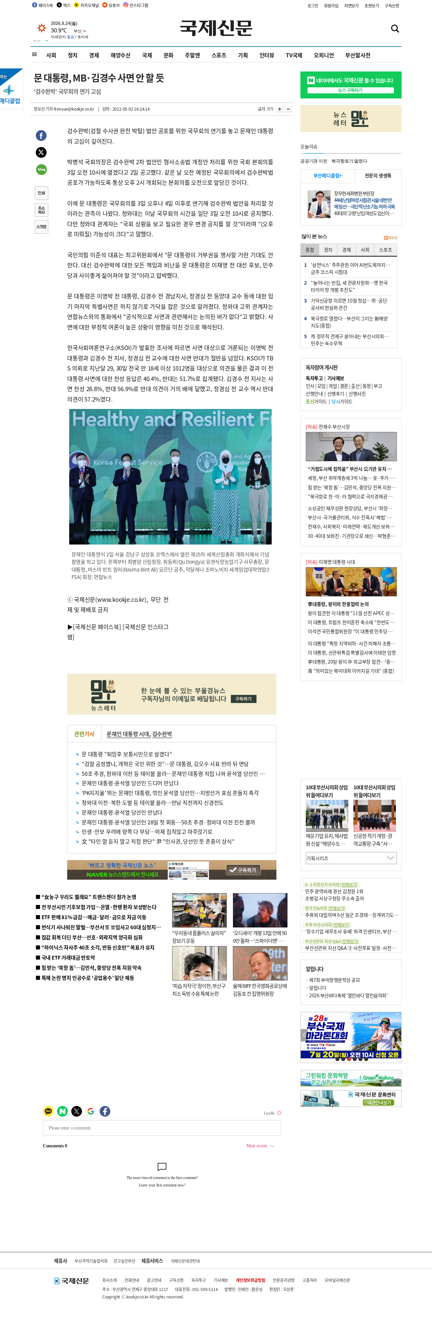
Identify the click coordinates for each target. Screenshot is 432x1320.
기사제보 (221, 1280)
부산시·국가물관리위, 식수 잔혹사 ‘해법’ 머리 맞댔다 (359, 517)
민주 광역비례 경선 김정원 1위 (334, 891)
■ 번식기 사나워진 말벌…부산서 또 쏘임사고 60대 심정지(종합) (102, 927)
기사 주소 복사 (41, 210)
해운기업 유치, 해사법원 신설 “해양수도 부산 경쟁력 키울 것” (327, 843)
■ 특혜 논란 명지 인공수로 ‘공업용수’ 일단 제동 (84, 977)
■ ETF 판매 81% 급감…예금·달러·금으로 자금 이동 (90, 916)
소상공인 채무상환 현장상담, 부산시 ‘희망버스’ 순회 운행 (362, 508)
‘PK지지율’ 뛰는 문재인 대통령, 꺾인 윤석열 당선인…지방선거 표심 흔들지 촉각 (170, 793)
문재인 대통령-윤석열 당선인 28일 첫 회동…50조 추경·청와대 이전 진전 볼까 (168, 822)
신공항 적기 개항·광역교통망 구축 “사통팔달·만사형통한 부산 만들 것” (374, 847)
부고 (378, 385)
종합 (309, 249)
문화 (169, 55)
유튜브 (114, 5)
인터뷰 (267, 55)
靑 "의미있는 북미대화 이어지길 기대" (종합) (351, 670)
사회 (51, 55)
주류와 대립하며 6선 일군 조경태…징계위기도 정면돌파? (359, 914)
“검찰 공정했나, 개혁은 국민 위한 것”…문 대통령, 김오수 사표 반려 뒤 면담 (165, 764)
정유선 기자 (43, 109)
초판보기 (371, 5)
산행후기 (335, 393)
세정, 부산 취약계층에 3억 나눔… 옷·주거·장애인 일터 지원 (365, 477)
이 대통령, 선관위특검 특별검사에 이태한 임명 (352, 652)
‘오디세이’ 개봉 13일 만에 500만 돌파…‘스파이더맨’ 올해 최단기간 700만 (260, 940)
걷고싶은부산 (124, 1261)
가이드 (316, 401)
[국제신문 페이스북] (97, 626)
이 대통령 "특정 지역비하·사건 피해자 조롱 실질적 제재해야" (366, 643)
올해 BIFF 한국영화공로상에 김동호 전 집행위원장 (260, 989)
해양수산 (121, 55)
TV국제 (294, 55)
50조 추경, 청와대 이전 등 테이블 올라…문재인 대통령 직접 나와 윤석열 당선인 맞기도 (178, 773)
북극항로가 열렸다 (349, 161)
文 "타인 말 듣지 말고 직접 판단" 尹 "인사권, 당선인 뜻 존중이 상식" (158, 841)
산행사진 (357, 393)
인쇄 (41, 193)
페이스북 (45, 5)
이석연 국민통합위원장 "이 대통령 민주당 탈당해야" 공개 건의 (367, 631)
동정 (366, 385)
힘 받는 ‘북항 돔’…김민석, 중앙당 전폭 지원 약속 (354, 487)
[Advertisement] (222, 630)
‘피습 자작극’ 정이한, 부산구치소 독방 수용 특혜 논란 (198, 989)
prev (304, 1035)
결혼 (344, 385)
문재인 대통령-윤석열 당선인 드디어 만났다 (130, 783)
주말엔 (192, 55)
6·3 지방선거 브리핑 (331, 884)
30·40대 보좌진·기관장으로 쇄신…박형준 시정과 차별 (361, 535)
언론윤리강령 (284, 1280)
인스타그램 (139, 5)
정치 (73, 55)
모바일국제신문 (337, 1280)
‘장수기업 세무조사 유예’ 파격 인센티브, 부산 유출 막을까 (360, 931)
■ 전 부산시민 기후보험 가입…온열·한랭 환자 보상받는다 (96, 906)
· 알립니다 (316, 987)
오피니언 (324, 55)
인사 (310, 385)
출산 (355, 385)
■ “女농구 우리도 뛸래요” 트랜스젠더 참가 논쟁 (85, 896)
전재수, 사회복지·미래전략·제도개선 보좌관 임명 (356, 526)
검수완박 (162, 734)
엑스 (67, 5)
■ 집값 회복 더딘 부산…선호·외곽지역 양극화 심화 (88, 937)
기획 (243, 55)
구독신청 (392, 5)
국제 (147, 55)
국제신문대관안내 (185, 1261)
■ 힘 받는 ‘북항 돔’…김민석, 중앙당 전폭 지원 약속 (88, 967)
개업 (332, 385)
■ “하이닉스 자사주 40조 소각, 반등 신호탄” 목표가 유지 (95, 947)
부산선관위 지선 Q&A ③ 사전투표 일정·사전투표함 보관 (359, 947)
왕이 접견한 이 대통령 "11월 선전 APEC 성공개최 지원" (361, 613)
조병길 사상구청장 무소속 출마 (334, 898)
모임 (321, 385)
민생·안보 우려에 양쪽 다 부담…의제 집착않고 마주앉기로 (147, 831)
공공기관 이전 (313, 161)
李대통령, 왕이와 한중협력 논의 (338, 603)
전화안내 (132, 1280)
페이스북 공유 (41, 136)
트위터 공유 (41, 153)
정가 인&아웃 (325, 908)
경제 (94, 55)
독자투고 (198, 1280)
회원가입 (331, 5)
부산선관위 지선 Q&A (331, 941)
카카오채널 (89, 5)
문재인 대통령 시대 (128, 734)
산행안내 (314, 393)
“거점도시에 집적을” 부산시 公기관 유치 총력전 (354, 468)
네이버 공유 (41, 170)
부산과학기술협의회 (91, 1261)
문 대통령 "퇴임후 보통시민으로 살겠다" (127, 754)
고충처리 (309, 1280)
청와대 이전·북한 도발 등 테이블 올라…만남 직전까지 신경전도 (153, 802)
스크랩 (41, 227)
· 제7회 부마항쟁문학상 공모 (333, 979)
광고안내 (154, 1280)
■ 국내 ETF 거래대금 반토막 (65, 957)
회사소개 (109, 1280)
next (397, 1035)
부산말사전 (357, 55)
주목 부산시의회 (327, 925)
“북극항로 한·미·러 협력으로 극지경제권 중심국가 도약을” (365, 496)
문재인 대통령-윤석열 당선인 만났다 (122, 812)
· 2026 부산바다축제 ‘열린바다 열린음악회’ (346, 995)
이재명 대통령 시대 (330, 561)
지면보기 (351, 5)
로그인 (312, 5)
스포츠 (219, 55)
